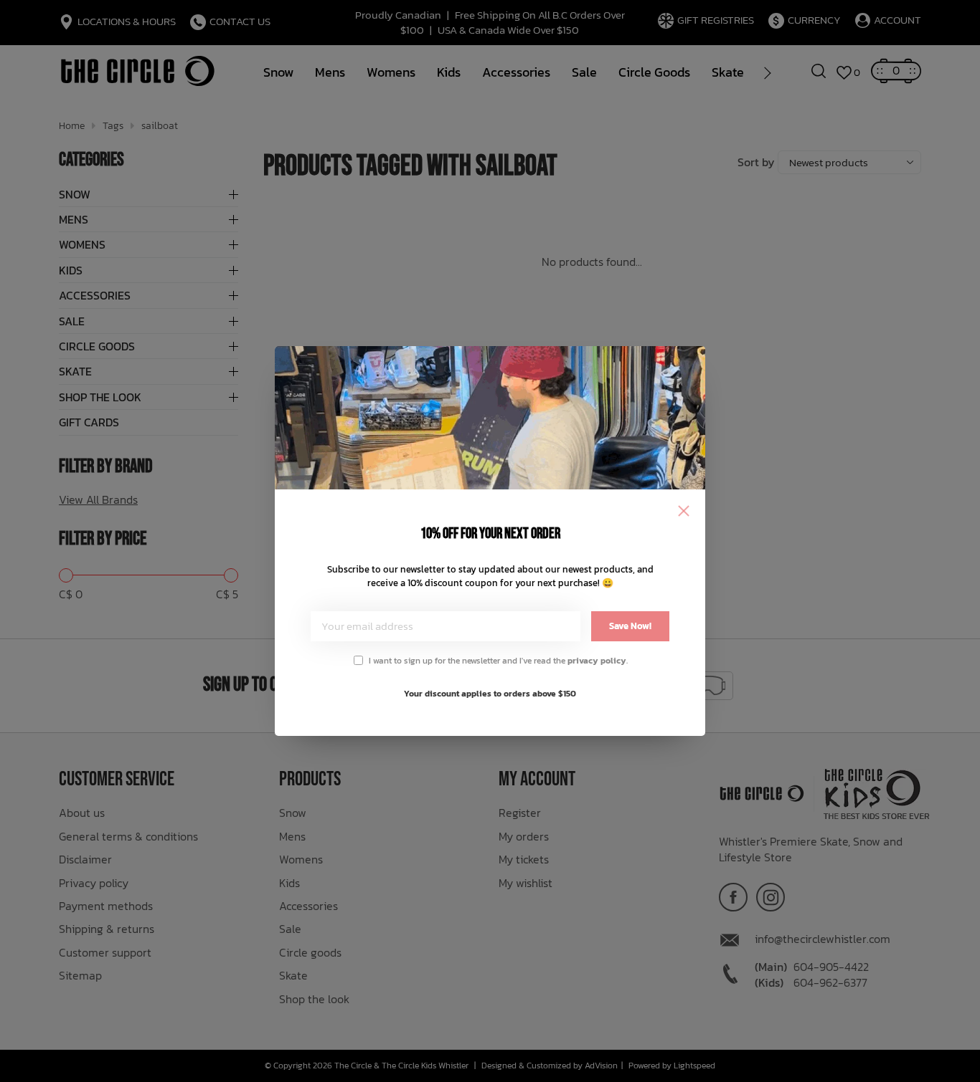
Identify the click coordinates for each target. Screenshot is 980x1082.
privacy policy (596, 660)
